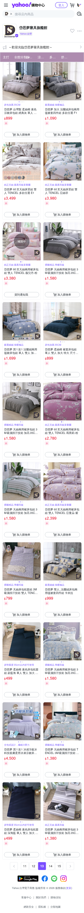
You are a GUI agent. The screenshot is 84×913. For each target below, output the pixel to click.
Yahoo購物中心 (28, 5)
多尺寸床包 (54, 57)
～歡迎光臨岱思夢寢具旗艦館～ (30, 47)
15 (59, 866)
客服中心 (26, 897)
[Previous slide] (5, 81)
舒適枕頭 (66, 57)
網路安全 (29, 907)
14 (50, 866)
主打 (6, 57)
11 (25, 866)
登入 (61, 5)
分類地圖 (55, 907)
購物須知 (56, 897)
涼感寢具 (42, 57)
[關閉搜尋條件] (11, 14)
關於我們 (41, 897)
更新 (68, 888)
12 (33, 866)
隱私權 (42, 907)
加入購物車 (23, 134)
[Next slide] (38, 81)
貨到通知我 (21, 294)
